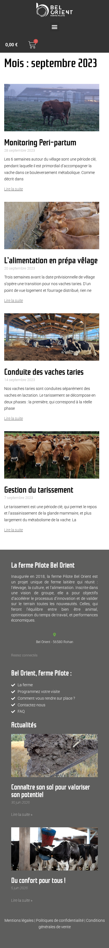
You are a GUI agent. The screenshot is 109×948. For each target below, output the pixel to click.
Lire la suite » (21, 814)
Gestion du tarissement (38, 489)
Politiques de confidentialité (60, 920)
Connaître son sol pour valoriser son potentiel (50, 790)
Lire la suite (13, 189)
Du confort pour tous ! (38, 880)
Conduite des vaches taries (44, 371)
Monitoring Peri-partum (40, 141)
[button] (54, 26)
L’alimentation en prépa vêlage (51, 259)
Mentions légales (19, 920)
